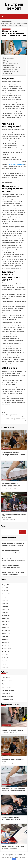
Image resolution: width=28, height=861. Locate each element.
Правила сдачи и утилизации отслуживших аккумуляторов (11, 566)
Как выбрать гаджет (8, 690)
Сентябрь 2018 (6, 648)
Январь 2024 (5, 618)
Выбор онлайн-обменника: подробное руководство (10, 413)
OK (14, 859)
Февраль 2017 (6, 664)
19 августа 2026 (13, 488)
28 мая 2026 (12, 519)
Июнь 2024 (5, 603)
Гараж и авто (6, 684)
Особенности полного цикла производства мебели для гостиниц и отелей (13, 454)
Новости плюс (6, 693)
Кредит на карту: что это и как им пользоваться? (15, 419)
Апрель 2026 (6, 594)
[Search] (25, 16)
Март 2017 (5, 661)
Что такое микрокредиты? (12, 63)
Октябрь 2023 (6, 624)
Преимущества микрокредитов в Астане (12, 66)
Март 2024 (5, 612)
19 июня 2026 (12, 821)
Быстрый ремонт (14, 6)
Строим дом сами (7, 699)
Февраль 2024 (6, 615)
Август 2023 (5, 627)
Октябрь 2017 (6, 651)
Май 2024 (5, 606)
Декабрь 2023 (6, 621)
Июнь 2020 (5, 636)
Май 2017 (5, 658)
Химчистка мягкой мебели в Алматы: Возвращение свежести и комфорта (13, 544)
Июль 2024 (5, 600)
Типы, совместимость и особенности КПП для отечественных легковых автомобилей (14, 515)
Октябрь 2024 (6, 597)
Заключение (8, 73)
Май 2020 (5, 639)
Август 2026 (5, 584)
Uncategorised (6, 677)
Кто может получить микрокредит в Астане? (11, 70)
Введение (7, 61)
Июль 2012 (5, 667)
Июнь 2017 (5, 655)
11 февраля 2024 (13, 38)
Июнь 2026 (5, 588)
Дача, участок (6, 687)
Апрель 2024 (6, 609)
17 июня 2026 (12, 850)
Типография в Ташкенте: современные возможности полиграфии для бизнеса (11, 485)
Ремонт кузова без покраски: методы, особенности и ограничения (13, 573)
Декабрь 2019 (6, 642)
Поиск (3, 526)
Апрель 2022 (6, 633)
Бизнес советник (6, 29)
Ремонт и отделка (7, 696)
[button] (22, 58)
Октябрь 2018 (6, 645)
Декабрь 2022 (6, 630)
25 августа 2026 (13, 457)
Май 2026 (5, 591)
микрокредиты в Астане (16, 164)
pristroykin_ (5, 38)
